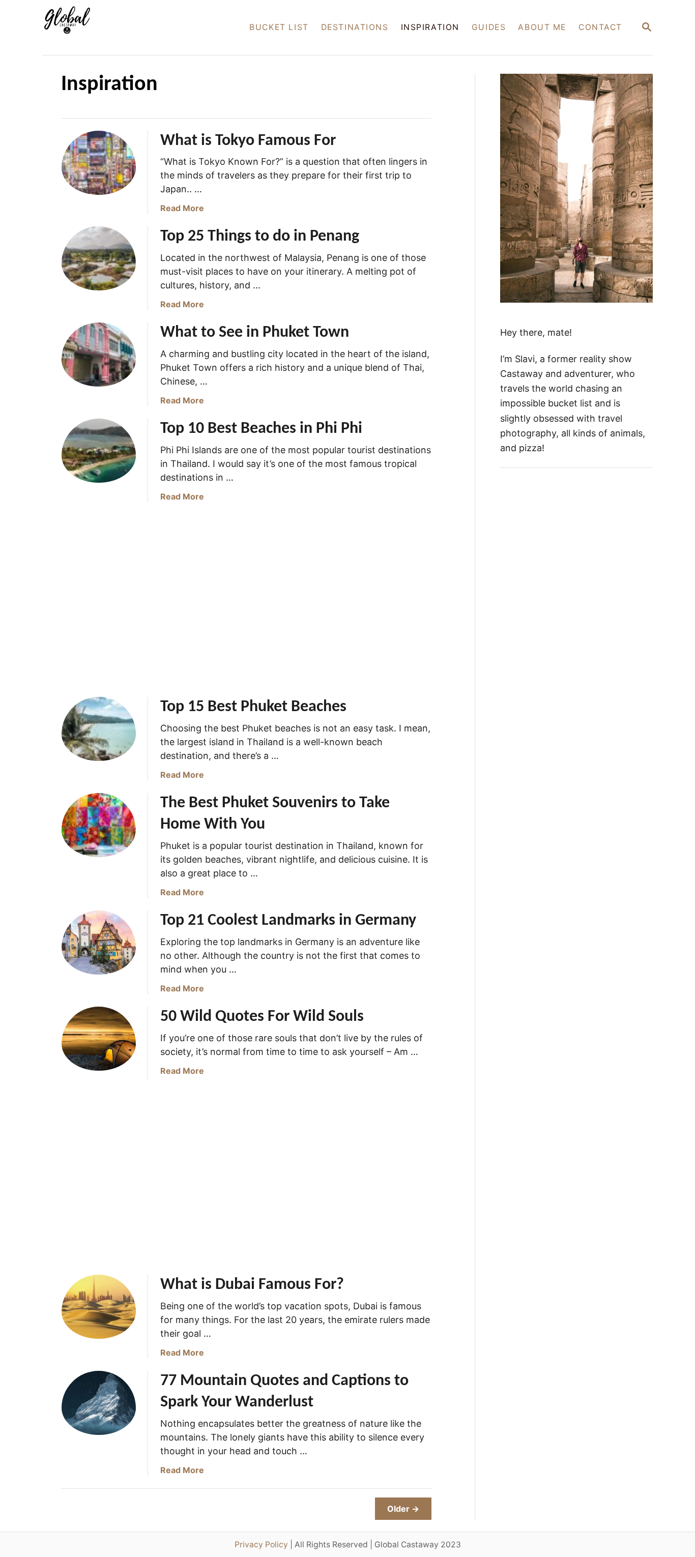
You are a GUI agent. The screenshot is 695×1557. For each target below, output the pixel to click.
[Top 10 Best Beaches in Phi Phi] (99, 456)
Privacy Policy (261, 1544)
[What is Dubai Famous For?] (99, 1312)
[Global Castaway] (130, 27)
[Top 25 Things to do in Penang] (99, 263)
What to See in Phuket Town (254, 333)
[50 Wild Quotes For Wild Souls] (99, 1044)
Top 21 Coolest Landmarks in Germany (288, 921)
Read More (182, 208)
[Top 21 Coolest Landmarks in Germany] (99, 947)
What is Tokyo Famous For (248, 141)
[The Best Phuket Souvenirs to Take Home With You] (99, 830)
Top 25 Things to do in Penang (259, 236)
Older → (403, 1509)
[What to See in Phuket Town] (99, 359)
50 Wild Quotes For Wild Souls (262, 1017)
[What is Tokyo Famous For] (99, 168)
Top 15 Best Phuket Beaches (253, 707)
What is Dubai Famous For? (252, 1285)
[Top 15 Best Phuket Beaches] (99, 734)
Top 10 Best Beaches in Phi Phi (261, 429)
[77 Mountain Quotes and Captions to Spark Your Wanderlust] (99, 1408)
